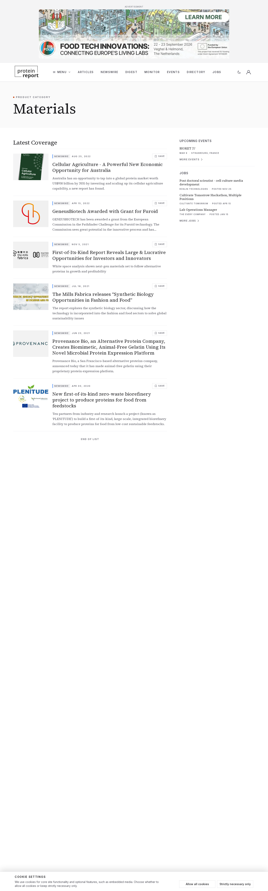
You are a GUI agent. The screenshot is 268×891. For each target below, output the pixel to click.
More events (189, 159)
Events (173, 72)
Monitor (152, 72)
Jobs (216, 72)
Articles (86, 72)
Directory (196, 72)
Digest (131, 72)
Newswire (109, 72)
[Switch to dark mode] (239, 72)
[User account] (248, 72)
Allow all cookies (197, 884)
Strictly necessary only (235, 884)
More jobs (188, 220)
